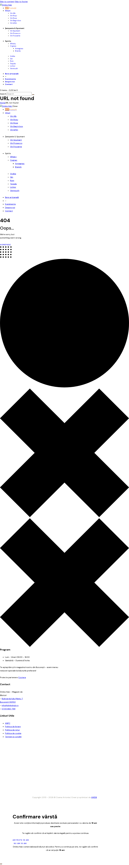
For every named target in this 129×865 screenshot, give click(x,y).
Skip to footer (21, 1)
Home (2, 102)
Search (3, 94)
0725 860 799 (8, 709)
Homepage (5, 245)
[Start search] (33, 94)
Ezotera (22, 677)
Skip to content (7, 1)
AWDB (94, 797)
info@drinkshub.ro (10, 705)
